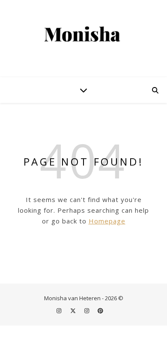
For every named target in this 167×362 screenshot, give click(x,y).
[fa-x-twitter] (73, 310)
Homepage (107, 221)
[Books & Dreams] (83, 34)
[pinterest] (100, 310)
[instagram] (60, 310)
